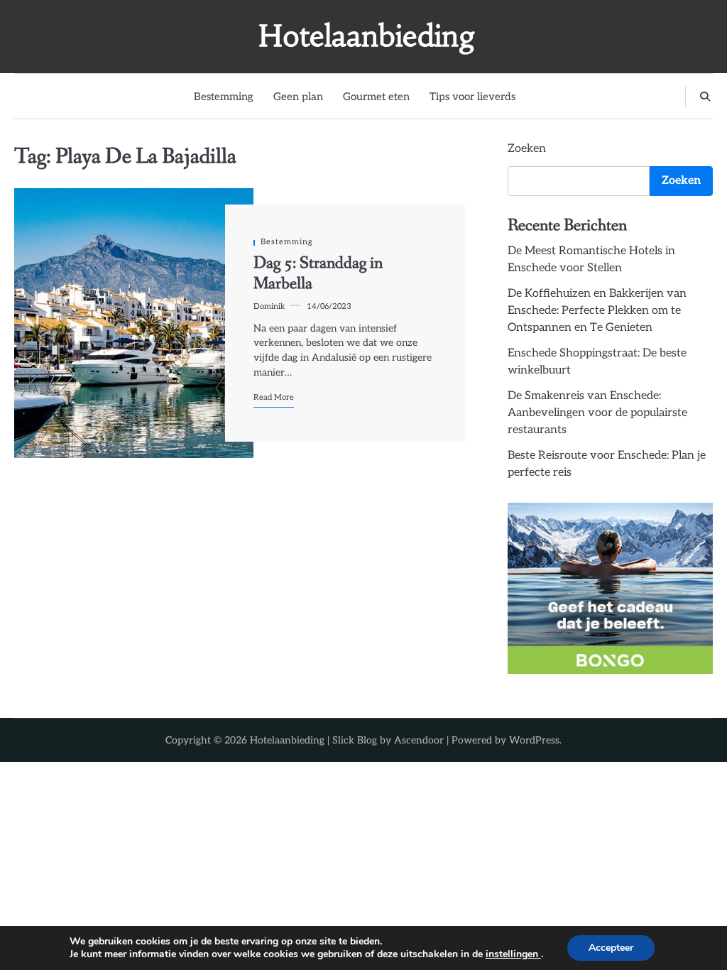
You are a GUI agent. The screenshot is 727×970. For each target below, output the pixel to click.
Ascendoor (419, 740)
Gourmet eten (376, 96)
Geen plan (298, 96)
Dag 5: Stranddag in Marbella (318, 273)
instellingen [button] (513, 954)
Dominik (269, 306)
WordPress (534, 740)
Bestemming (223, 96)
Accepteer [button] (611, 947)
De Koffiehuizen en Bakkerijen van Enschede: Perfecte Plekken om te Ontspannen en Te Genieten (597, 310)
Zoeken (527, 149)
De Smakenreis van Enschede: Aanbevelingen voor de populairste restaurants (597, 413)
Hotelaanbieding (367, 36)
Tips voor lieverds (472, 96)
